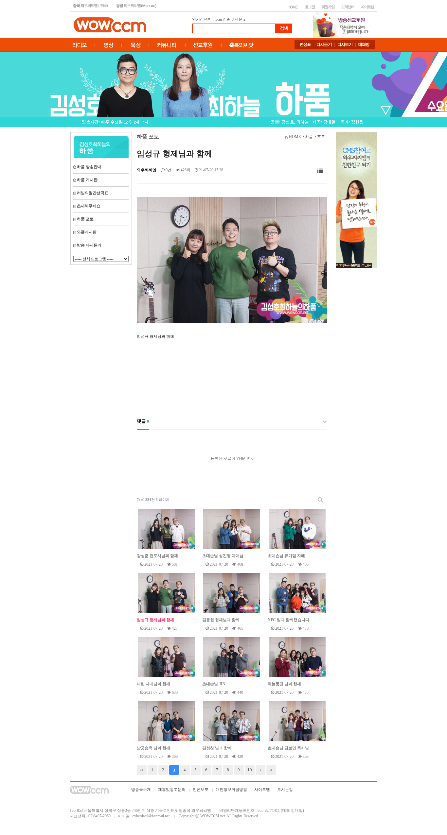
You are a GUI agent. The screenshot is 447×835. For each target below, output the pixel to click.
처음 (142, 770)
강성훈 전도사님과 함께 (157, 556)
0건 (168, 170)
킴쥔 (227, 19)
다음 (260, 770)
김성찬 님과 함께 (217, 748)
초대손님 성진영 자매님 (222, 556)
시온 (238, 19)
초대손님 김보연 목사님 (288, 748)
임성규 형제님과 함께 (155, 620)
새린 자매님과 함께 (153, 684)
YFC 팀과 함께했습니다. (289, 620)
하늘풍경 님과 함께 (284, 684)
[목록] (320, 171)
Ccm (218, 19)
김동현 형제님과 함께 (221, 620)
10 (249, 769)
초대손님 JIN (213, 684)
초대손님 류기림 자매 (286, 556)
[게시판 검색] (320, 499)
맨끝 (271, 770)
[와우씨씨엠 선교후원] (356, 199)
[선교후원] (343, 24)
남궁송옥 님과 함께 (153, 748)
